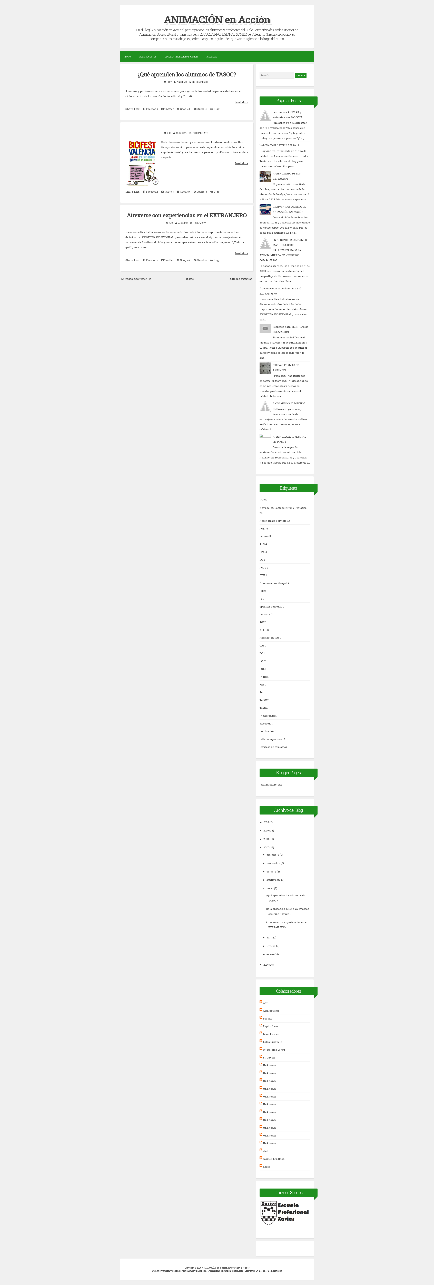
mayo (270, 888)
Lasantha (201, 1270)
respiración (267, 731)
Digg (216, 109)
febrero (271, 946)
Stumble (201, 109)
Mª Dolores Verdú (274, 1049)
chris (266, 1166)
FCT (262, 661)
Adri (266, 1003)
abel (265, 1151)
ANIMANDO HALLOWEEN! (289, 403)
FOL (262, 669)
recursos (265, 614)
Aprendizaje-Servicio (273, 520)
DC (261, 653)
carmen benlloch (274, 1159)
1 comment (200, 223)
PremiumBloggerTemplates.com (225, 1270)
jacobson (265, 723)
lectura (264, 536)
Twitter (169, 109)
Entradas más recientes (136, 278)
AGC (262, 622)
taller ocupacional (271, 739)
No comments (200, 82)
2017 (266, 847)
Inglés (264, 676)
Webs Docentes (147, 56)
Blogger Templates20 (270, 1270)
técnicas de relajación (274, 747)
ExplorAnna (271, 1026)
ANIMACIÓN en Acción (217, 19)
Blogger (245, 1267)
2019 (266, 830)
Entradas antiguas (240, 278)
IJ (261, 598)
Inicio (127, 56)
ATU (262, 575)
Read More (241, 102)
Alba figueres (271, 1010)
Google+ (184, 109)
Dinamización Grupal (273, 583)
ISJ (262, 500)
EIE (262, 591)
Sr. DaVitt (269, 1057)
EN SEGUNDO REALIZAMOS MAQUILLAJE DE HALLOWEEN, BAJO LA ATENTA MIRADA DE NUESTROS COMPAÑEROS (283, 250)
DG (261, 559)
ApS (262, 544)
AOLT (263, 528)
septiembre (274, 879)
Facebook (211, 56)
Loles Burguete (272, 1042)
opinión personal (271, 606)
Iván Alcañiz (271, 1034)
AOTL (263, 567)
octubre (271, 871)
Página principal (271, 784)
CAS (262, 645)
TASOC (264, 700)
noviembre (273, 863)
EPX (262, 552)
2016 (266, 964)
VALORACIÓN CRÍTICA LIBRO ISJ (280, 145)
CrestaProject (169, 1270)
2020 (266, 822)
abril (270, 937)
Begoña (267, 1018)
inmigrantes (268, 715)
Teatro (264, 708)
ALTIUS (264, 630)
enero (270, 954)
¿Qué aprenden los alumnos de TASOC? (186, 74)
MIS (262, 684)
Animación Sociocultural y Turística (283, 507)
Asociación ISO (269, 637)
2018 (266, 839)
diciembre (273, 854)
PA (261, 692)
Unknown (269, 1065)
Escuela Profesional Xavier (181, 56)
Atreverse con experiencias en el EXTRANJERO (187, 215)
